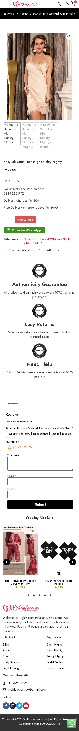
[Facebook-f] (6, 705)
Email (11, 489)
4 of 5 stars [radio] (25, 447)
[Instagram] (12, 705)
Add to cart (25, 220)
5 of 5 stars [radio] (30, 447)
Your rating (12, 441)
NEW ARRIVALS (47, 239)
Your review (14, 455)
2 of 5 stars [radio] (14, 447)
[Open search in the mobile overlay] (59, 4)
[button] (5, 4)
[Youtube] (26, 705)
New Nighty (63, 239)
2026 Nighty (30, 239)
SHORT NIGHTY (33, 243)
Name (11, 475)
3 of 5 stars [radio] (20, 447)
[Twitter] (19, 705)
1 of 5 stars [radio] (9, 447)
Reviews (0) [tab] (15, 403)
